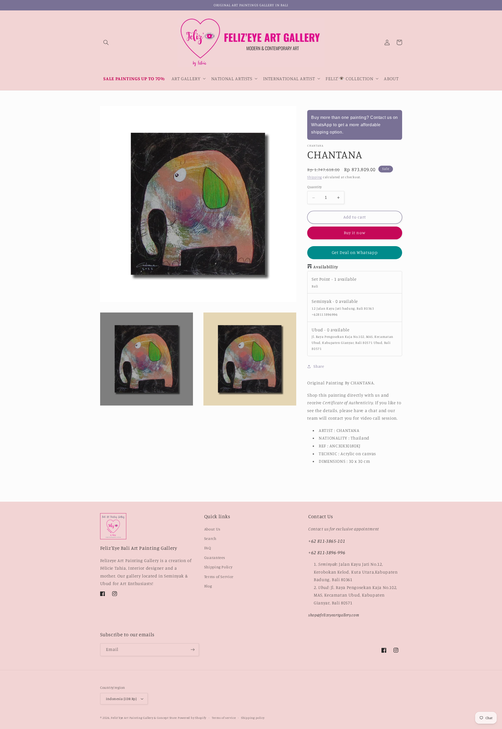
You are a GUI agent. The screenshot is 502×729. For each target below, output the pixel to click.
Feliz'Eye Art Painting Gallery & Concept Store (144, 718)
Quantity (314, 187)
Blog (208, 586)
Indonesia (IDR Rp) (121, 699)
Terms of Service (218, 576)
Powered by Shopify (192, 718)
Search (210, 538)
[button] (106, 42)
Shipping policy (253, 718)
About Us (212, 529)
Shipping (314, 177)
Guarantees (214, 557)
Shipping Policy (218, 567)
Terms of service (224, 718)
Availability (325, 267)
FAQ (207, 548)
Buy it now (355, 232)
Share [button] (318, 366)
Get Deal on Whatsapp (355, 252)
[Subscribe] (192, 649)
